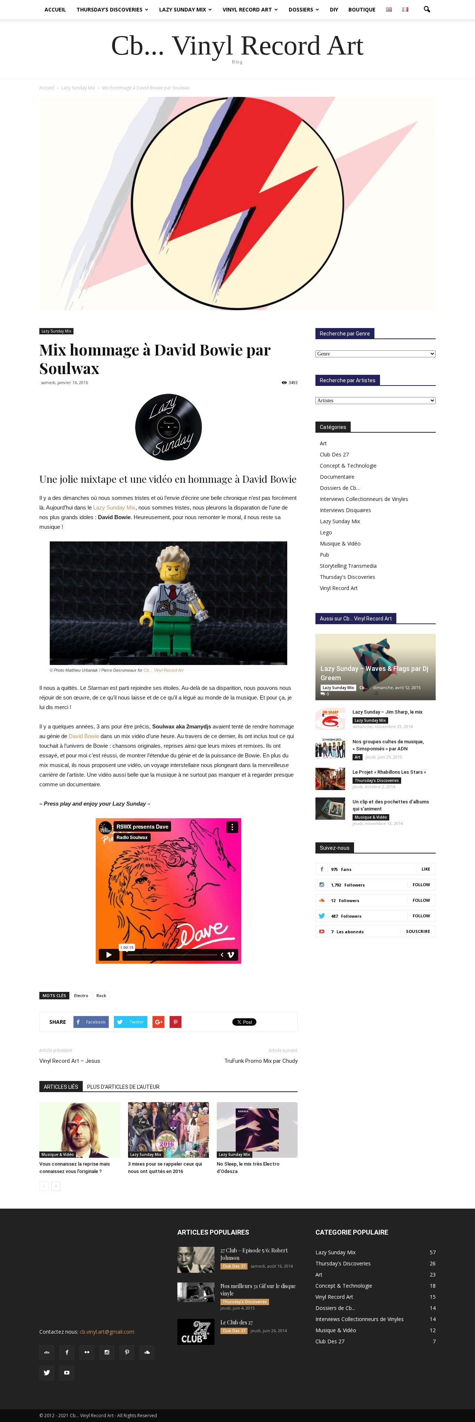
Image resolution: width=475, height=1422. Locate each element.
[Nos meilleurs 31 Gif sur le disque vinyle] (195, 1292)
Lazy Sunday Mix (182, 9)
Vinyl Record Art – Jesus (69, 1061)
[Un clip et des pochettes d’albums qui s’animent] (330, 808)
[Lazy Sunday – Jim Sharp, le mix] (330, 719)
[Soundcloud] (147, 1352)
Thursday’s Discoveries (109, 9)
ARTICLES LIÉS (61, 1087)
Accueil (55, 9)
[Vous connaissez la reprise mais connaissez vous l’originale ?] (79, 1130)
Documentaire (337, 476)
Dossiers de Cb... (335, 1307)
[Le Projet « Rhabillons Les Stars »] (330, 779)
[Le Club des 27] (195, 1332)
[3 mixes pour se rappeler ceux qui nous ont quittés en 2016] (168, 1130)
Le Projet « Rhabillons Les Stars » (389, 772)
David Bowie (84, 736)
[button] (427, 10)
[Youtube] (66, 1373)
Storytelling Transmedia (348, 565)
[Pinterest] (126, 1352)
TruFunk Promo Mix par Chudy (261, 1061)
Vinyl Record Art (247, 9)
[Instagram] (106, 1352)
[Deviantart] (46, 1352)
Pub (324, 554)
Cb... (363, 687)
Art (323, 443)
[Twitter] (46, 1373)
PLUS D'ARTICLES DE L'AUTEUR (123, 1087)
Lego (326, 532)
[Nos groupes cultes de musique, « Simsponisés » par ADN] (330, 748)
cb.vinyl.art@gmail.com (107, 1331)
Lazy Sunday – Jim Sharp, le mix (388, 712)
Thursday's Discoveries (347, 576)
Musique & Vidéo (58, 1154)
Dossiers (301, 9)
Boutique (362, 9)
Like (426, 869)
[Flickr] (86, 1352)
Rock (101, 995)
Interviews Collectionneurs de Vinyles (364, 498)
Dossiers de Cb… (340, 487)
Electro (81, 995)
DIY (334, 9)
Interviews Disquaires (345, 510)
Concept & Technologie (348, 465)
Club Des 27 (334, 454)
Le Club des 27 (236, 1322)
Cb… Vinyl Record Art (163, 670)
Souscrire (418, 931)
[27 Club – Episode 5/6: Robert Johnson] (195, 1260)
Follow (421, 884)
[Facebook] (66, 1352)
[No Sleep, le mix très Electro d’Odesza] (257, 1130)
